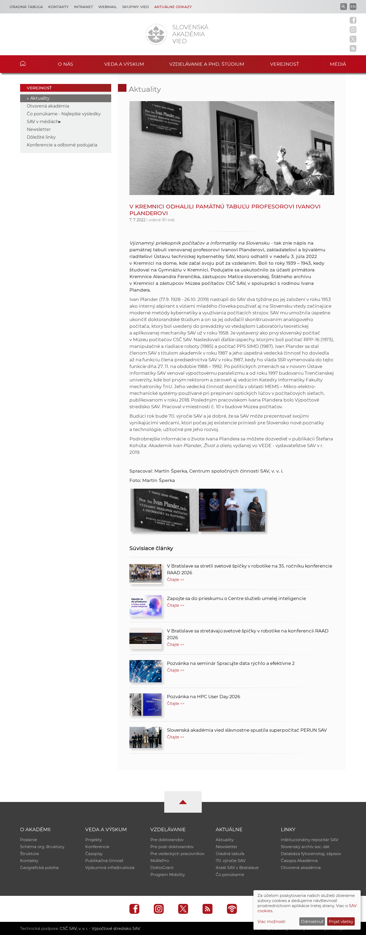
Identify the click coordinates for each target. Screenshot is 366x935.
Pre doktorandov (167, 839)
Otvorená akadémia (48, 106)
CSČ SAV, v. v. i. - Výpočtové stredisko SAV (100, 928)
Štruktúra (29, 853)
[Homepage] (156, 34)
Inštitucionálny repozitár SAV (309, 839)
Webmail (107, 7)
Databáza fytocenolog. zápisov (311, 853)
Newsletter (39, 129)
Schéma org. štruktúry (42, 846)
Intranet (83, 7)
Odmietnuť (312, 921)
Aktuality (40, 98)
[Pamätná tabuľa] (163, 508)
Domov (31, 63)
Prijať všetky (341, 921)
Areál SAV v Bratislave (237, 867)
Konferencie (97, 846)
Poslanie (28, 839)
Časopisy (94, 853)
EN (353, 6)
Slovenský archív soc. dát (305, 846)
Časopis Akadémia (299, 860)
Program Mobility (167, 874)
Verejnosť (284, 64)
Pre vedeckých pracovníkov (177, 853)
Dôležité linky (41, 137)
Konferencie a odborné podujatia (62, 145)
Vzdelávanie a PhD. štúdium (206, 64)
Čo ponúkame (230, 874)
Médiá (338, 64)
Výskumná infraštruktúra (110, 867)
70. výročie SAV (230, 860)
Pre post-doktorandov (172, 846)
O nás (65, 64)
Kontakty (58, 7)
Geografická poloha (39, 867)
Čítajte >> (176, 579)
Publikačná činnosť (104, 860)
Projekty (93, 839)
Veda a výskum (124, 64)
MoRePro (159, 860)
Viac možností (271, 921)
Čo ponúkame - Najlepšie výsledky (64, 113)
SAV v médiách (43, 121)
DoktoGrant (162, 867)
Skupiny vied (135, 7)
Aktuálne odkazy (173, 7)
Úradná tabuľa (26, 7)
